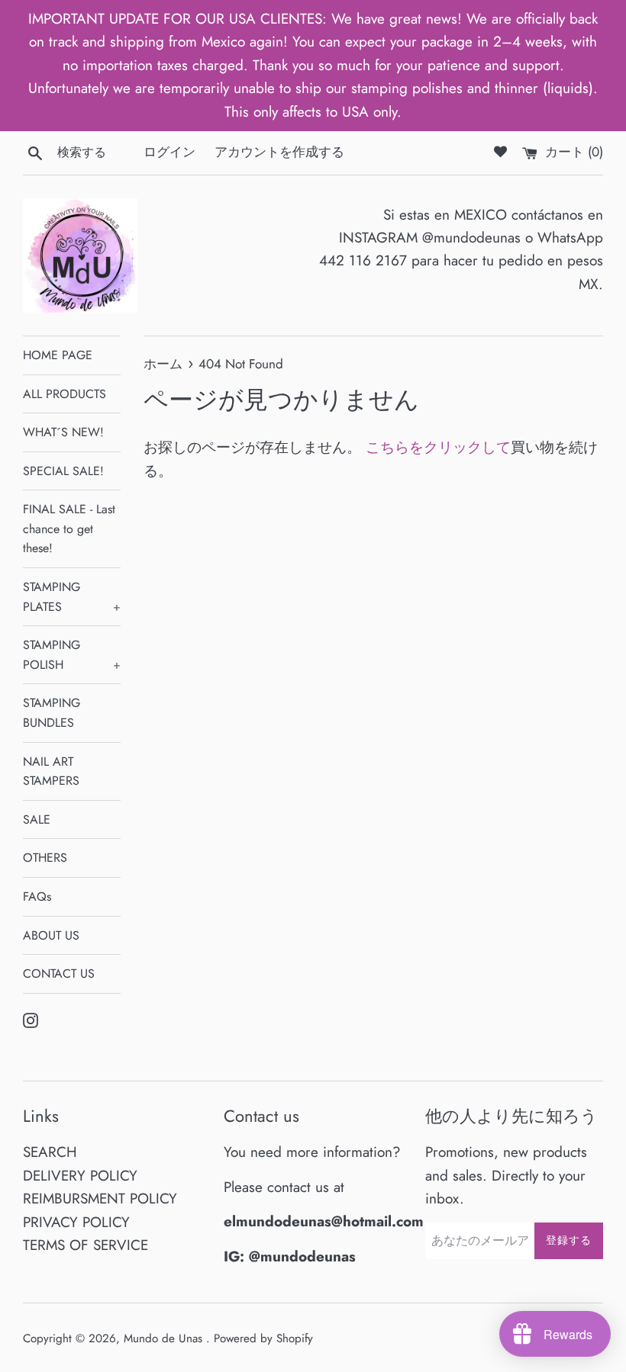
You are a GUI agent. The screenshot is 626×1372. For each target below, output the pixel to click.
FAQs (37, 896)
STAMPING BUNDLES (51, 712)
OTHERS (45, 857)
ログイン (169, 152)
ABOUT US (51, 935)
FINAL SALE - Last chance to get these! (69, 528)
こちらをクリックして (438, 447)
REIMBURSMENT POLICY (100, 1198)
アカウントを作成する (279, 152)
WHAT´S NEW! (63, 432)
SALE (36, 819)
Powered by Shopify (263, 1338)
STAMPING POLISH (72, 654)
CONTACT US (59, 973)
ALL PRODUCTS (64, 394)
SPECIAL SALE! (63, 471)
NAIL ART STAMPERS (51, 771)
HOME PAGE (57, 355)
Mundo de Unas (165, 1338)
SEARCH (50, 1152)
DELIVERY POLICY (80, 1175)
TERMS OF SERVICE (85, 1245)
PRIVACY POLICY (76, 1222)
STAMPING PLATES (72, 596)
